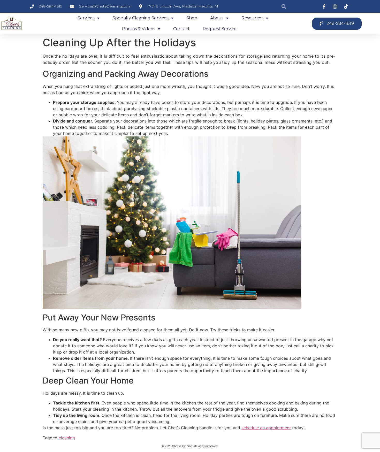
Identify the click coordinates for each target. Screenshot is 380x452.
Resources (252, 18)
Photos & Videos (138, 28)
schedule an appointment (266, 427)
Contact (181, 28)
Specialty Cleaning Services (140, 18)
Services (86, 18)
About (216, 18)
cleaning (67, 437)
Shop (191, 18)
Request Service (220, 28)
